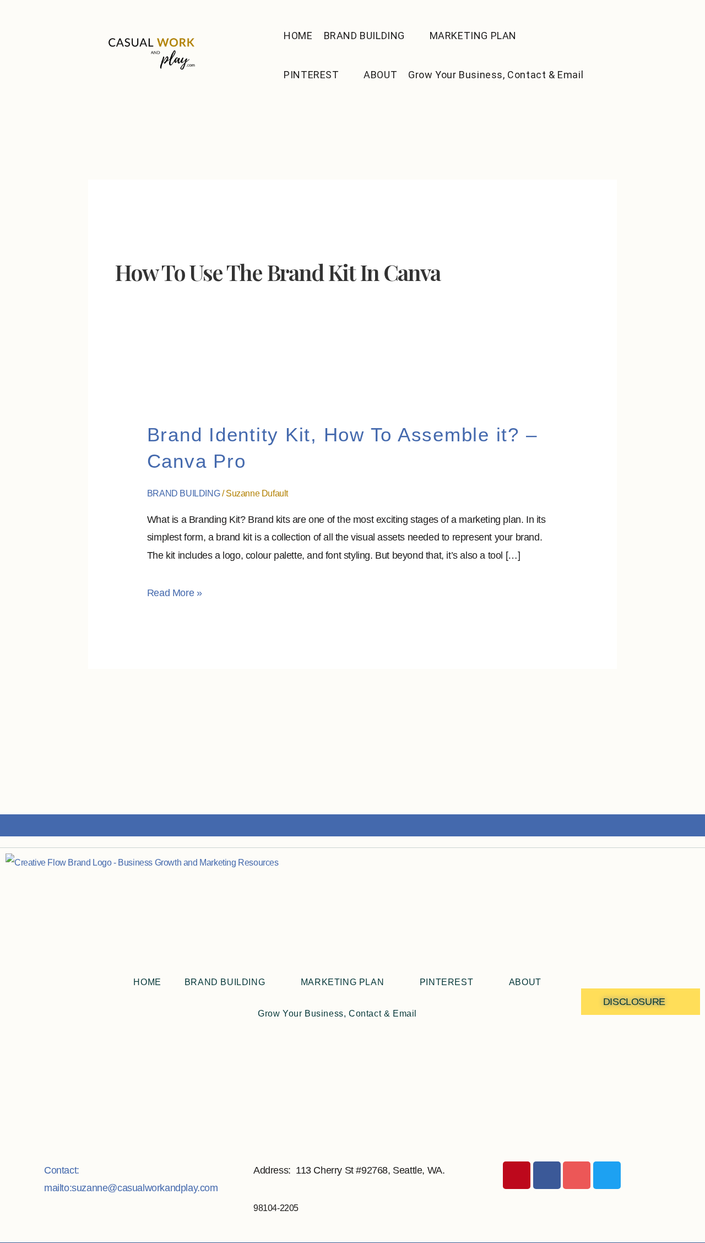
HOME (298, 35)
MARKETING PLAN (473, 35)
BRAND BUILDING (364, 35)
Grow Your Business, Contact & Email (495, 74)
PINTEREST (311, 74)
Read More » (174, 591)
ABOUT (380, 74)
